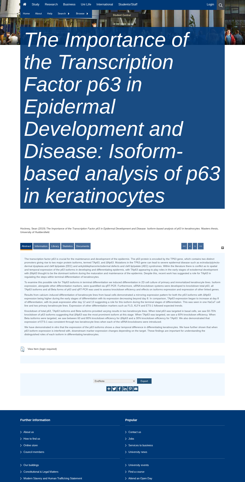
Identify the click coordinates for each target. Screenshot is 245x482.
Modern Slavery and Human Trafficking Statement (52, 478)
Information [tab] (41, 246)
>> (200, 246)
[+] (222, 247)
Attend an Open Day (140, 478)
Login (210, 4)
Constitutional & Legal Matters (40, 471)
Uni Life (86, 4)
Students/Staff (127, 4)
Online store (30, 445)
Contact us (134, 431)
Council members (33, 451)
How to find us (31, 438)
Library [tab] (55, 246)
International (104, 4)
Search (62, 13)
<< (184, 246)
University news (137, 451)
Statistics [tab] (68, 246)
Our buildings (31, 465)
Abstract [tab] (26, 246)
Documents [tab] (82, 246)
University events (138, 465)
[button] (221, 5)
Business (69, 4)
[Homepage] (24, 5)
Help (49, 13)
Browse (80, 13)
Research (51, 4)
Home (26, 13)
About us (28, 431)
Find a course (136, 471)
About (38, 13)
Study (35, 4)
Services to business (140, 445)
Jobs (131, 438)
